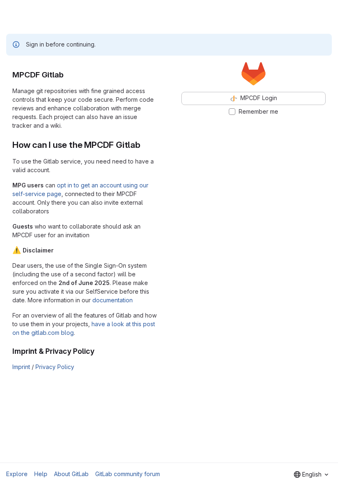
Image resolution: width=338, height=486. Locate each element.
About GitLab (71, 473)
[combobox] (311, 474)
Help (40, 473)
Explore (17, 473)
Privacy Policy (54, 366)
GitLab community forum (127, 473)
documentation (112, 300)
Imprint (21, 366)
